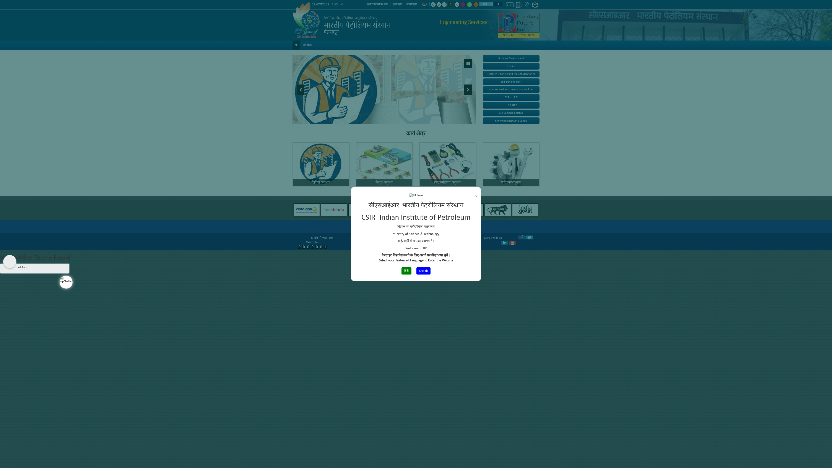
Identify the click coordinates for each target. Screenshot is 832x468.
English (423, 271)
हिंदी (406, 271)
